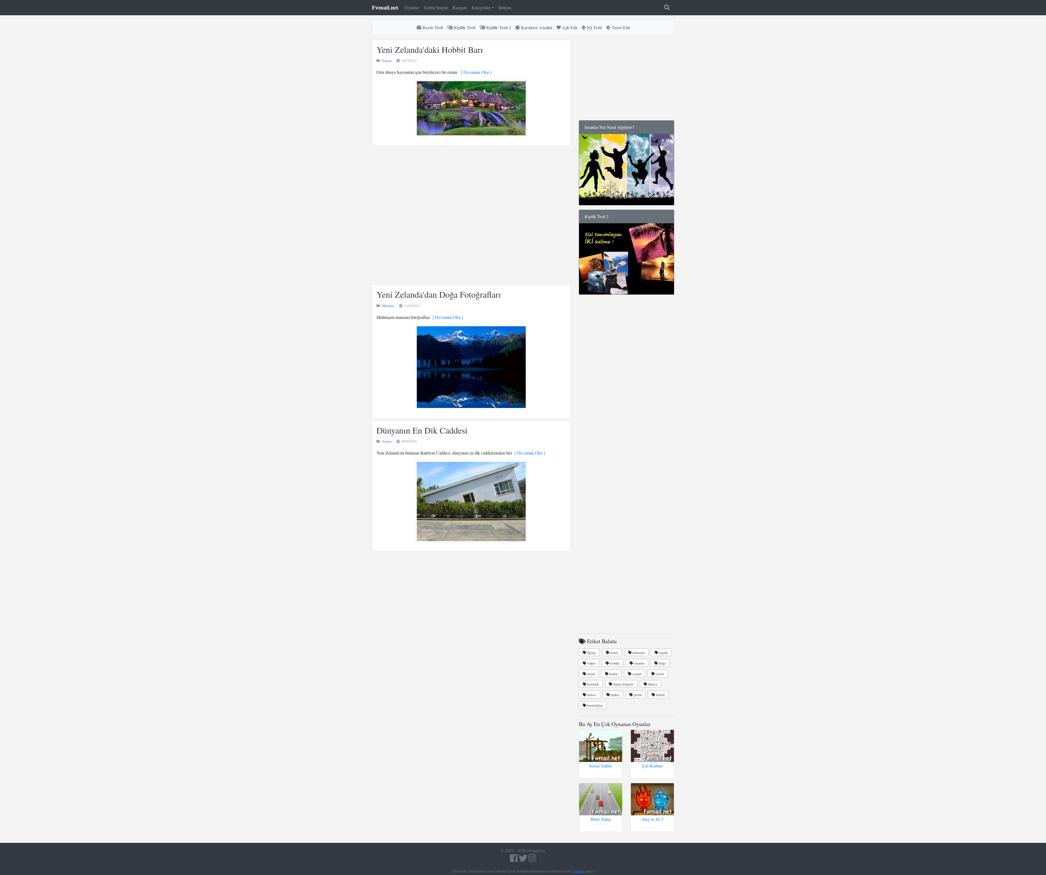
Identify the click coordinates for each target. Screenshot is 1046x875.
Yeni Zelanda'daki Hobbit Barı (429, 49)
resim (590, 673)
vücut (659, 673)
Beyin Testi (432, 27)
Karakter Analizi (536, 27)
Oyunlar (412, 7)
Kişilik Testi (464, 27)
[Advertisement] (471, 215)
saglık (663, 652)
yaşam (636, 673)
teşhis (614, 694)
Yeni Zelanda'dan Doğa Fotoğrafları (438, 294)
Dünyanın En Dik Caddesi (421, 430)
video (590, 663)
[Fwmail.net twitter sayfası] (523, 859)
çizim (637, 694)
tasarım (638, 663)
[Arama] (667, 7)
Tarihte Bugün (435, 7)
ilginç (591, 652)
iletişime (578, 870)
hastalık (592, 684)
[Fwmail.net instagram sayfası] (532, 859)
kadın (613, 673)
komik (614, 663)
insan (613, 652)
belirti (660, 694)
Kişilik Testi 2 (498, 27)
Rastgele (459, 7)
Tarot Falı (620, 27)
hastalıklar (594, 705)
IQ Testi (594, 27)
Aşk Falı (569, 27)
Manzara (388, 305)
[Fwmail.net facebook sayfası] (514, 859)
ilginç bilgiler (623, 684)
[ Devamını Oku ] (474, 72)
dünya (652, 684)
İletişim (504, 7)
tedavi (591, 694)
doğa (662, 663)
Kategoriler (481, 7)
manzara (638, 652)
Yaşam (386, 60)
